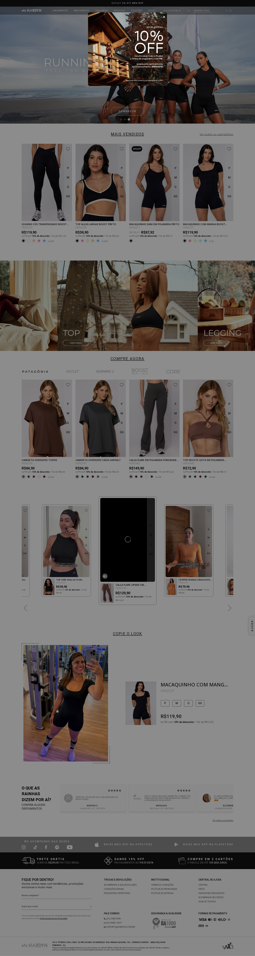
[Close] (164, 17)
